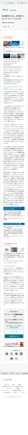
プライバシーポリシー (10, 388)
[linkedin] (21, 354)
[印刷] (11, 358)
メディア (11, 373)
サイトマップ (23, 392)
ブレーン (18, 373)
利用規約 (18, 388)
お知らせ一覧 (7, 384)
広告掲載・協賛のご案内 (19, 386)
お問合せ (16, 392)
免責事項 (20, 384)
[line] (16, 354)
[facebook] (7, 354)
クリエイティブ (4, 373)
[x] (11, 354)
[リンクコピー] (16, 358)
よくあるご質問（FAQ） (7, 392)
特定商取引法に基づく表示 (7, 386)
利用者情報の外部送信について (18, 390)
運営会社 (14, 384)
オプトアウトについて (6, 390)
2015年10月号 (13, 10)
